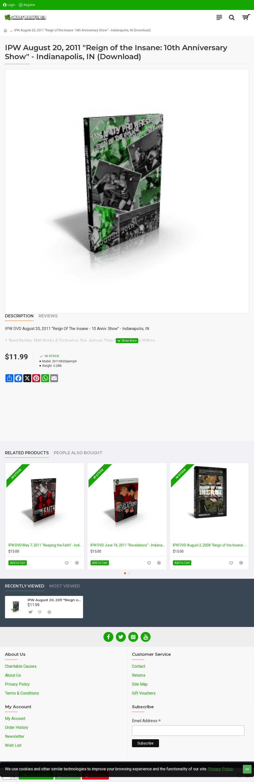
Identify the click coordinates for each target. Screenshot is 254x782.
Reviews (48, 316)
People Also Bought (78, 453)
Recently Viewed (24, 586)
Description (19, 316)
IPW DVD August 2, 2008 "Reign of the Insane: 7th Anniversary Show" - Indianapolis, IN (210, 545)
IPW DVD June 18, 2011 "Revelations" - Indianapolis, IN (128, 545)
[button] (125, 573)
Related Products (27, 453)
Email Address (146, 721)
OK (247, 769)
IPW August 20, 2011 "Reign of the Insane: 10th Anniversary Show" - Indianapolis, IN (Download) (54, 600)
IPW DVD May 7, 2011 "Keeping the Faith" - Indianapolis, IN (45, 545)
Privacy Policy (220, 769)
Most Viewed (64, 586)
